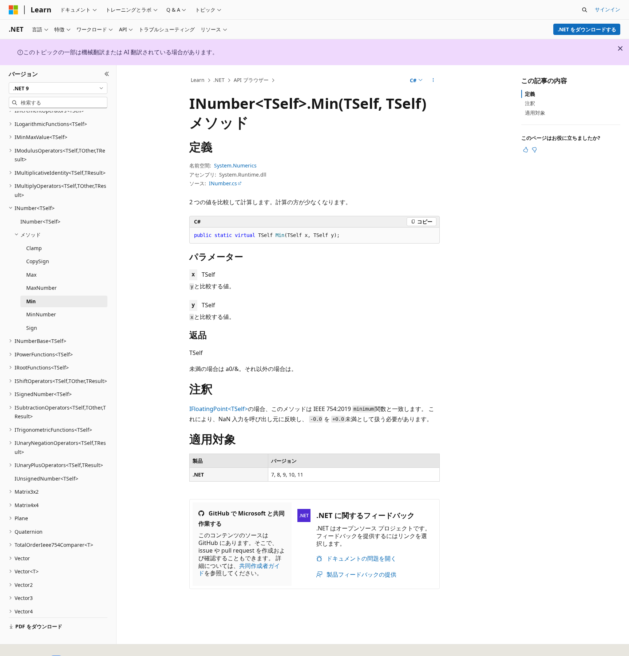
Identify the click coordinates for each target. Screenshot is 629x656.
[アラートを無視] (620, 48)
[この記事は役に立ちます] (525, 149)
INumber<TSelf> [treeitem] (40, 221)
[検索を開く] (584, 9)
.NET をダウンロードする (587, 29)
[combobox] (58, 88)
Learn (198, 79)
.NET (219, 79)
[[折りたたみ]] (106, 74)
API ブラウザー (251, 79)
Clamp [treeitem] (34, 248)
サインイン (607, 9)
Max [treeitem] (31, 274)
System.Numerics (235, 165)
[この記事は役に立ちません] (534, 149)
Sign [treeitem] (31, 327)
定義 (530, 93)
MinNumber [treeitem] (41, 314)
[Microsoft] (13, 10)
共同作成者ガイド (239, 569)
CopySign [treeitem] (37, 261)
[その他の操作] (433, 80)
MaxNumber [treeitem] (41, 287)
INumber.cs (223, 183)
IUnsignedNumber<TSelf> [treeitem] (46, 478)
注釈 (530, 103)
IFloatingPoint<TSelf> (218, 409)
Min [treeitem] (31, 301)
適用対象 (535, 112)
